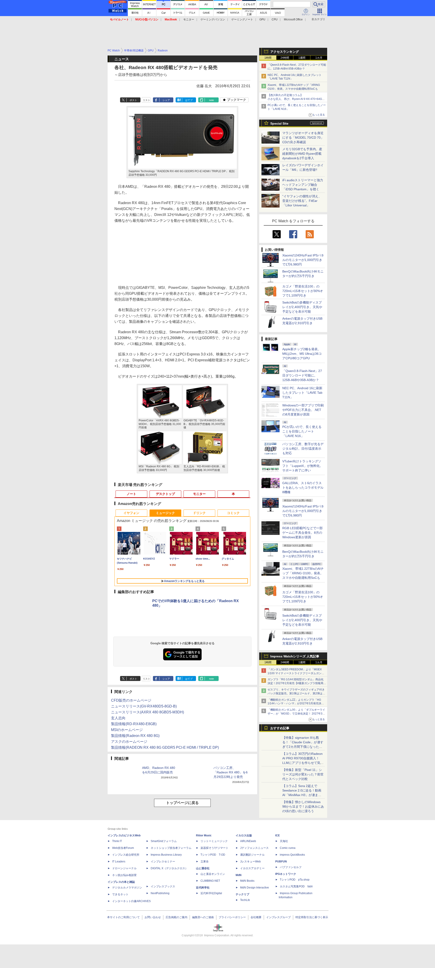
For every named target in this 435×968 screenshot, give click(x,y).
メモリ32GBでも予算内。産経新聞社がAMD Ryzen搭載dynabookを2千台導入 (302, 153)
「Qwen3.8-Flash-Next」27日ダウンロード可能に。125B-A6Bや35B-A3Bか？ (302, 375)
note (211, 100)
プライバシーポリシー (232, 917)
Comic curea (287, 848)
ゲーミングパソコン (213, 19)
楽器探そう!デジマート (214, 848)
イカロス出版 (244, 835)
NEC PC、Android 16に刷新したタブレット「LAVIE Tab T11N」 (302, 392)
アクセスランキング (284, 51)
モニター (188, 19)
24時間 (284, 57)
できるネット (120, 894)
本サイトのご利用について (123, 917)
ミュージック (165, 513)
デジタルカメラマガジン (127, 887)
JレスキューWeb (250, 861)
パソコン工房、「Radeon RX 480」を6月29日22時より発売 (230, 772)
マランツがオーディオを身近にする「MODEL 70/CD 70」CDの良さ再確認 (303, 137)
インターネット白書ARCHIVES (131, 901)
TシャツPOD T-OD (213, 854)
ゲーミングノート (242, 19)
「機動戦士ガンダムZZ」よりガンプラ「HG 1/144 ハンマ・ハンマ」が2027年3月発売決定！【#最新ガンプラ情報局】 (294, 703)
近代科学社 (203, 887)
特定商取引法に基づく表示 (311, 917)
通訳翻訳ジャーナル (252, 854)
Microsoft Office (293, 19)
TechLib (245, 900)
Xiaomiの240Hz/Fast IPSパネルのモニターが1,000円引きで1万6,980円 (303, 259)
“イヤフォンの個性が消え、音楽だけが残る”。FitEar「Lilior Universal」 (301, 200)
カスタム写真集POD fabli (296, 886)
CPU (275, 19)
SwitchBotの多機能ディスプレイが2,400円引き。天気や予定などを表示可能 (302, 307)
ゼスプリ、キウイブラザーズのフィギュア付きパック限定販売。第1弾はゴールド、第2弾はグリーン (296, 693)
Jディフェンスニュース (254, 848)
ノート (131, 494)
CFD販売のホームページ (131, 700)
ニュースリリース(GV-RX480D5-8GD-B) (144, 706)
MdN (239, 875)
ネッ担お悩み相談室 (124, 875)
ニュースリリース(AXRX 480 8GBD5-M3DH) (147, 712)
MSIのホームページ (127, 730)
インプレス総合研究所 (125, 854)
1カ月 (318, 57)
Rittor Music (204, 835)
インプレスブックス (163, 886)
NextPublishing (160, 893)
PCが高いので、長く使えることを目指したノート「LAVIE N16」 (301, 431)
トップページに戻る (182, 803)
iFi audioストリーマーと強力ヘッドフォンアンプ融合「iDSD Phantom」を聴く (302, 184)
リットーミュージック (214, 841)
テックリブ (242, 894)
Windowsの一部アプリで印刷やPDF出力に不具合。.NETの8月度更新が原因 (303, 409)
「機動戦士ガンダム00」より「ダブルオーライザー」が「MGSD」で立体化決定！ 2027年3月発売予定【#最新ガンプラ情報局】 (296, 713)
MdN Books (247, 880)
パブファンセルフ (291, 867)
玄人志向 (118, 718)
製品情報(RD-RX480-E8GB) (134, 724)
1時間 (267, 57)
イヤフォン (131, 513)
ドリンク (199, 513)
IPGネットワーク (285, 874)
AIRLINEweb (248, 841)
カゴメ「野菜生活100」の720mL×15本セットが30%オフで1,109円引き (302, 291)
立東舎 (205, 861)
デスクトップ (165, 494)
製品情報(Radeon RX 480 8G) (135, 736)
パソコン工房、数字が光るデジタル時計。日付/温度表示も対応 (303, 448)
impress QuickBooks (292, 854)
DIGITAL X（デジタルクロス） (169, 868)
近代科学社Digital (211, 893)
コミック (233, 513)
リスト (146, 100)
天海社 (284, 841)
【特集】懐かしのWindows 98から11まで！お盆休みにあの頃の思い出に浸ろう (303, 806)
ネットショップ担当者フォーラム (171, 848)
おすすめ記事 (279, 728)
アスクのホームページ (129, 742)
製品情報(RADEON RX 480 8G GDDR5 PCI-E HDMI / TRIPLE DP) (165, 747)
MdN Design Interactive (254, 887)
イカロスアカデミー (252, 868)
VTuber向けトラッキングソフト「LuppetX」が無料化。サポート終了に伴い (302, 465)
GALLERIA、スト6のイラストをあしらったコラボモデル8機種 (303, 487)
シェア (166, 100)
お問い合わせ (153, 917)
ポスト (133, 100)
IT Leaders (118, 861)
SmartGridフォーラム (164, 841)
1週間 (301, 57)
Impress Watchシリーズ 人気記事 (294, 656)
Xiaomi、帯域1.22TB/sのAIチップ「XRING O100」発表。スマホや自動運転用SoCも (303, 573)
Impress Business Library (166, 854)
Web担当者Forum (123, 848)
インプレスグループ (278, 917)
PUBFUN (281, 861)
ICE (277, 835)
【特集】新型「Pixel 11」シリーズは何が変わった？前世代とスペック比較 (303, 774)
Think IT (117, 841)
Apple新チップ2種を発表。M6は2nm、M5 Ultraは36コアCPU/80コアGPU (302, 353)
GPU (262, 19)
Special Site (279, 123)
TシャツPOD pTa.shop (294, 879)
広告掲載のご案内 (176, 917)
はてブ (189, 100)
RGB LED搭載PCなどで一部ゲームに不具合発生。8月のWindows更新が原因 (302, 532)
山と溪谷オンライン (213, 874)
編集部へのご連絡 (203, 917)
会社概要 (256, 917)
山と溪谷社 (203, 868)
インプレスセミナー (163, 861)
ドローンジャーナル (124, 868)
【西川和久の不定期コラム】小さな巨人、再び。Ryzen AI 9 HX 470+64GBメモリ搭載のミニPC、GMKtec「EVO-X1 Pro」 (297, 99)
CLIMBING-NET (210, 880)
